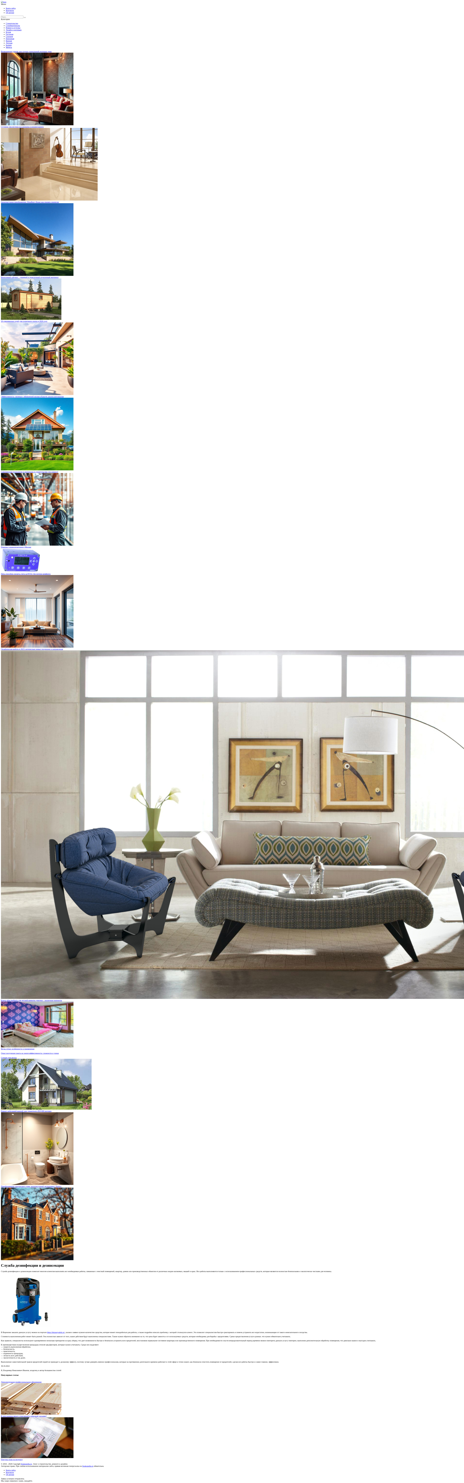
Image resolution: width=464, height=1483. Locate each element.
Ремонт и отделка (13, 28)
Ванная (9, 41)
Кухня (8, 32)
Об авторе (10, 13)
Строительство (12, 23)
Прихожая (10, 39)
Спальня (9, 36)
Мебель (9, 47)
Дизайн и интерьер (14, 30)
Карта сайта (11, 8)
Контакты (10, 10)
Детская (9, 43)
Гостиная (9, 34)
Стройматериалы (13, 26)
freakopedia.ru (26, 1464)
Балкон (9, 45)
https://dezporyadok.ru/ (56, 1332)
